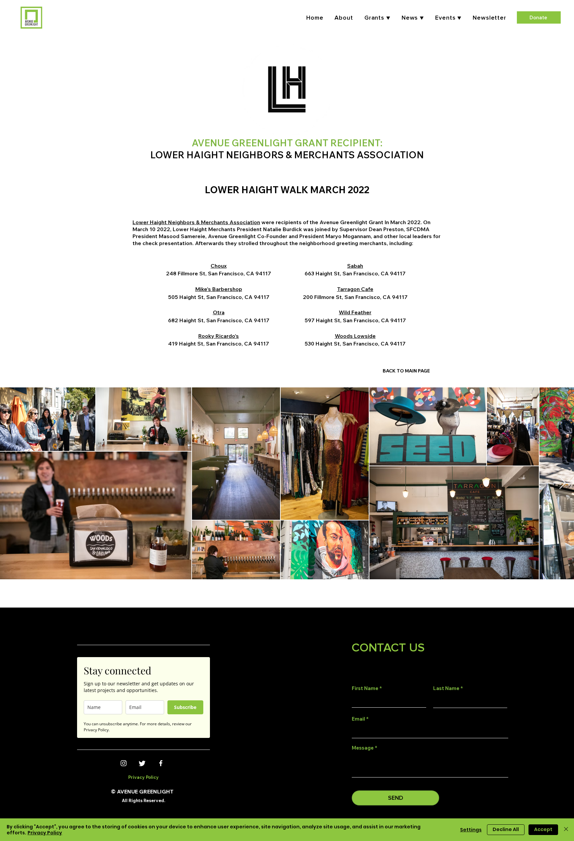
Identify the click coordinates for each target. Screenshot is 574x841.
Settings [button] (471, 829)
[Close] (566, 830)
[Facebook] (161, 763)
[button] (448, 18)
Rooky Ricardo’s (218, 336)
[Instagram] (124, 763)
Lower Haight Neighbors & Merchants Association (196, 222)
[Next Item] (562, 483)
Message (363, 747)
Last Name (446, 688)
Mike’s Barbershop (218, 289)
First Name (365, 688)
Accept (543, 829)
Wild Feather (355, 312)
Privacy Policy (45, 832)
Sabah (355, 265)
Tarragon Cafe (355, 289)
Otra (219, 312)
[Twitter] (142, 763)
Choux (219, 265)
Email (358, 718)
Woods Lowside (355, 336)
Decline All (506, 829)
